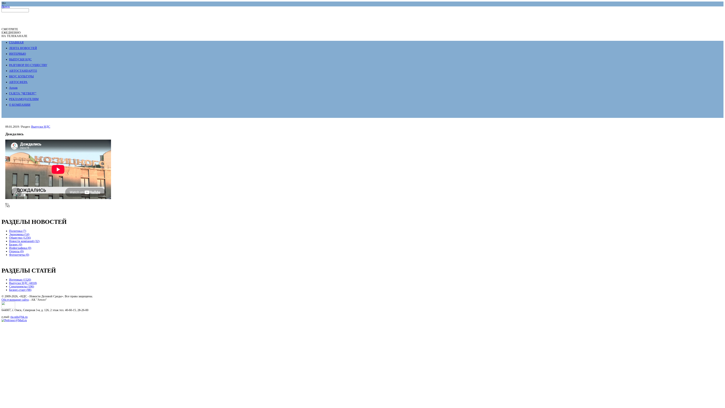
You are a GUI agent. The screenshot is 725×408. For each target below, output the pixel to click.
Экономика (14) (19, 234)
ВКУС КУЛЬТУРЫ (21, 76)
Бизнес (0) (15, 244)
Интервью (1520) (20, 279)
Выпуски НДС (40, 126)
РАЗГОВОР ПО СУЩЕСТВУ (28, 65)
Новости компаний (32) (24, 241)
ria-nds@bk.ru (19, 316)
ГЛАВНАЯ (16, 42)
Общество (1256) (20, 237)
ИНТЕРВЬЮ (17, 53)
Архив (13, 87)
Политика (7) (17, 231)
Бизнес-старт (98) (20, 289)
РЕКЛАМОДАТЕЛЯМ (24, 99)
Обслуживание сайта (15, 299)
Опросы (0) (16, 251)
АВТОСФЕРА (18, 82)
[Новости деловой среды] (8, 307)
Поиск (6, 6)
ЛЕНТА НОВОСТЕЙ (23, 48)
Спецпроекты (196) (21, 286)
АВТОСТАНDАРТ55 (23, 70)
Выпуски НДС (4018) (23, 283)
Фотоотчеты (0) (19, 254)
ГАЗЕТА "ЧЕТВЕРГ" (22, 93)
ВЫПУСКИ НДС (20, 59)
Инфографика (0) (20, 248)
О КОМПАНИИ (19, 104)
